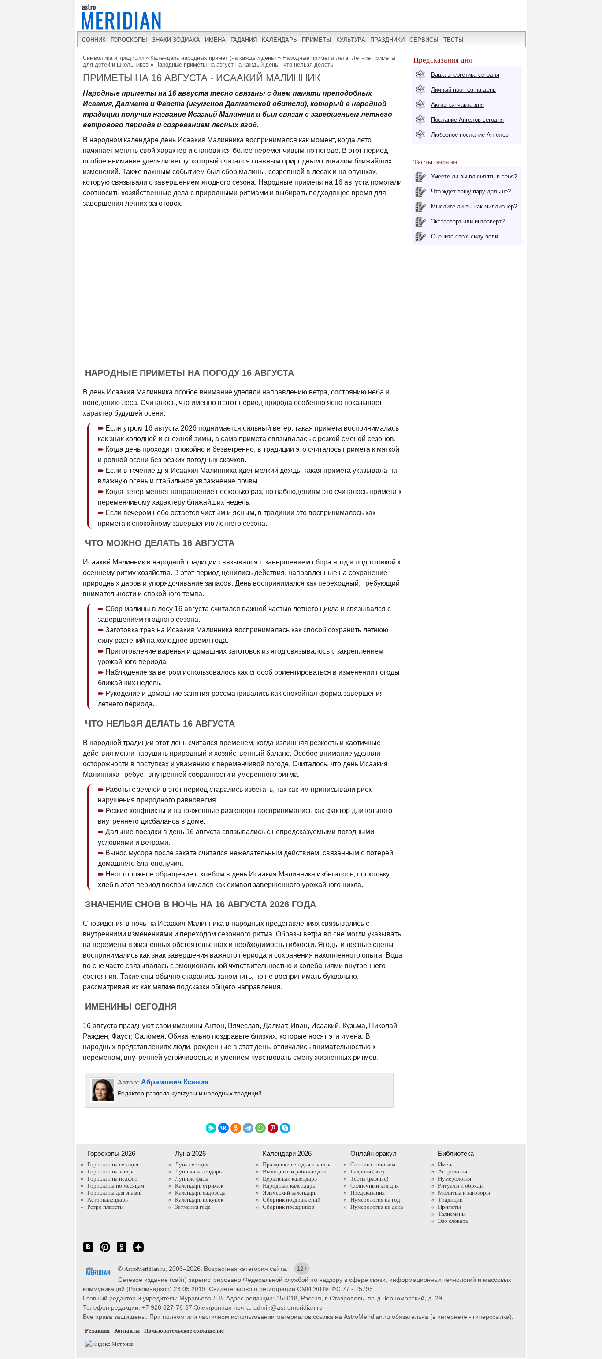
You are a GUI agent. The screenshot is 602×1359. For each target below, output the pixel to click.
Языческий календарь (289, 1192)
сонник (94, 40)
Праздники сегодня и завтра (297, 1164)
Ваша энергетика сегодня (465, 74)
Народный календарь (289, 1185)
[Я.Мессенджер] (211, 1128)
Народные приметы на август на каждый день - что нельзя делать (244, 64)
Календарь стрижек (199, 1185)
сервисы (423, 40)
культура (350, 40)
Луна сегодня (191, 1164)
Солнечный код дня (374, 1185)
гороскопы (129, 40)
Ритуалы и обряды (461, 1185)
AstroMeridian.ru (144, 1269)
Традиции (450, 1199)
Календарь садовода (200, 1192)
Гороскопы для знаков (114, 1192)
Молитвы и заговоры (464, 1192)
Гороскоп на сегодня (112, 1164)
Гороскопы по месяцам (115, 1185)
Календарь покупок (199, 1199)
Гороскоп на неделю (112, 1178)
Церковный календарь (290, 1178)
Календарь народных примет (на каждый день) (213, 58)
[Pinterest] (273, 1128)
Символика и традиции (113, 58)
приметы (316, 40)
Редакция (97, 1330)
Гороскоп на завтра (111, 1171)
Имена (446, 1164)
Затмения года (193, 1206)
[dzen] (138, 1251)
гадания (243, 40)
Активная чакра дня (457, 104)
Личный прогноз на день (463, 89)
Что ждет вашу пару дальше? (471, 191)
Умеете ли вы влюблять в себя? (474, 176)
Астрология (452, 1171)
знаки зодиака (176, 40)
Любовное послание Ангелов (470, 134)
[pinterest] (104, 1251)
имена (215, 40)
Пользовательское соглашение (184, 1330)
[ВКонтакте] (223, 1128)
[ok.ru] (121, 1251)
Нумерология (454, 1178)
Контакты (127, 1330)
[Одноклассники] (235, 1128)
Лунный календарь (198, 1171)
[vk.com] (88, 1251)
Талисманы (452, 1213)
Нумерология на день (376, 1206)
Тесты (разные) (369, 1178)
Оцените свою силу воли (464, 236)
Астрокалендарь (107, 1199)
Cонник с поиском (372, 1164)
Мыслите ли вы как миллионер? (474, 206)
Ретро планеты (105, 1206)
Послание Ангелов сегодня (467, 119)
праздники (387, 40)
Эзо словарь (453, 1221)
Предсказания (367, 1192)
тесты (453, 40)
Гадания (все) (367, 1171)
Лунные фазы (191, 1178)
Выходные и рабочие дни (295, 1171)
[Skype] (285, 1128)
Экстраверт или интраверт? (468, 221)
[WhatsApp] (260, 1128)
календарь (279, 40)
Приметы (449, 1206)
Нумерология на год (375, 1199)
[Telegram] (248, 1128)
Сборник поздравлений (291, 1199)
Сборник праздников (288, 1206)
